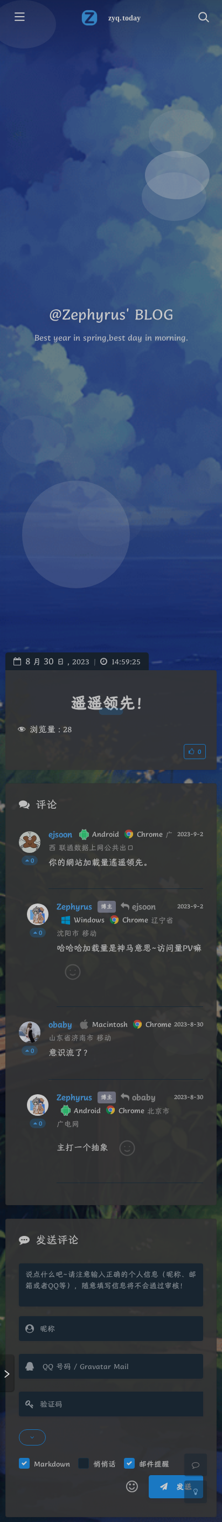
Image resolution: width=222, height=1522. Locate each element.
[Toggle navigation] (203, 18)
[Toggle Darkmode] (195, 1492)
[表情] (132, 1487)
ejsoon (60, 834)
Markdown (52, 1464)
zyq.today (124, 18)
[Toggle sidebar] (18, 18)
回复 (188, 873)
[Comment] (195, 1465)
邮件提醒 (154, 1464)
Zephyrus (74, 906)
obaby (60, 1024)
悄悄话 (104, 1464)
